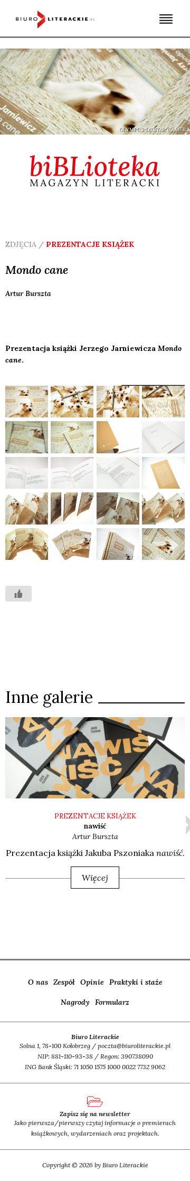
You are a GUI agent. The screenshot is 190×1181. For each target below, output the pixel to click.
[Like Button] (18, 594)
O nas (38, 982)
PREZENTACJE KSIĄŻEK (95, 816)
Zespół (64, 982)
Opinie (92, 982)
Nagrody (75, 1002)
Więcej (95, 877)
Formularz (112, 1002)
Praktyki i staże (136, 982)
